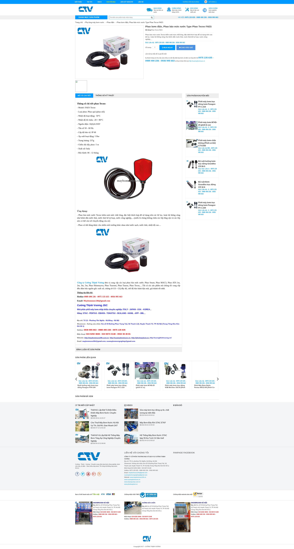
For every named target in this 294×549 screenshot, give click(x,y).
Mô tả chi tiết (84, 96)
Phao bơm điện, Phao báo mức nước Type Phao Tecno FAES (140, 22)
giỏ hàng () (212, 2)
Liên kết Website (126, 2)
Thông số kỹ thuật (105, 95)
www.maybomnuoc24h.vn (138, 477)
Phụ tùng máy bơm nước (94, 22)
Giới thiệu (78, 2)
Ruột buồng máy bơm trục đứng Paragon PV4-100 (88, 386)
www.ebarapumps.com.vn (132, 482)
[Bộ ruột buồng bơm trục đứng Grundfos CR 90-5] (192, 164)
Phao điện (110, 22)
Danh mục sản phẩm (89, 17)
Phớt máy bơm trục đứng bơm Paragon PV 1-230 (206, 205)
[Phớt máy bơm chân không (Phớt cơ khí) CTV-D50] (192, 143)
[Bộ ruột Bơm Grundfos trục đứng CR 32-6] (192, 185)
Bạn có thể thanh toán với (83, 494)
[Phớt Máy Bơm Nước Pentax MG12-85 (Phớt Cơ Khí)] (205, 370)
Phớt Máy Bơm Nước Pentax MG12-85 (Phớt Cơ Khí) (204, 386)
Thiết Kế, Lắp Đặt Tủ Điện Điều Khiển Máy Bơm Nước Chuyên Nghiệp (103, 413)
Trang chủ (79, 22)
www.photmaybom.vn (131, 484)
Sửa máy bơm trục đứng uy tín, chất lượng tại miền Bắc (154, 411)
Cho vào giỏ (187, 47)
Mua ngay (168, 47)
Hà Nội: (181, 17)
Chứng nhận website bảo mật (182, 494)
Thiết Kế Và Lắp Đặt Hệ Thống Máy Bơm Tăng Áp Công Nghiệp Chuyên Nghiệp (105, 438)
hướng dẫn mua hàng (191, 2)
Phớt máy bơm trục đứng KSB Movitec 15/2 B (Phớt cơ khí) (175, 386)
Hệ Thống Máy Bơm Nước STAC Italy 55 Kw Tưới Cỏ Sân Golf (153, 436)
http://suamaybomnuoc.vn (197, 61)
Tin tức (89, 2)
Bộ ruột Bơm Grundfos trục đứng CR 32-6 (207, 184)
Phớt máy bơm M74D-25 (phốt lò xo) (207, 123)
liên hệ (140, 2)
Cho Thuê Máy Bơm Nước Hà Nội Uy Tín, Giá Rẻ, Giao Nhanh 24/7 (105, 424)
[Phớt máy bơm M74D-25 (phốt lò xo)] (192, 125)
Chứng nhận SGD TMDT (132, 494)
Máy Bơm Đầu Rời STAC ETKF (153, 423)
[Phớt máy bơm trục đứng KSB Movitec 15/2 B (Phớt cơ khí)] (176, 370)
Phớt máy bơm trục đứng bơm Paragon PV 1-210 (206, 104)
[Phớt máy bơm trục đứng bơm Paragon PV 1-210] (192, 104)
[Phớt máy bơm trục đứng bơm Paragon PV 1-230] (192, 205)
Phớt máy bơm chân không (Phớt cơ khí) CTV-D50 (207, 143)
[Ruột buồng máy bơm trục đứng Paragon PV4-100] (88, 370)
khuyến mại (111, 2)
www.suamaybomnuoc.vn (132, 479)
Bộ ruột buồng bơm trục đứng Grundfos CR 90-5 (207, 163)
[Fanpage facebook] (77, 474)
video (99, 2)
